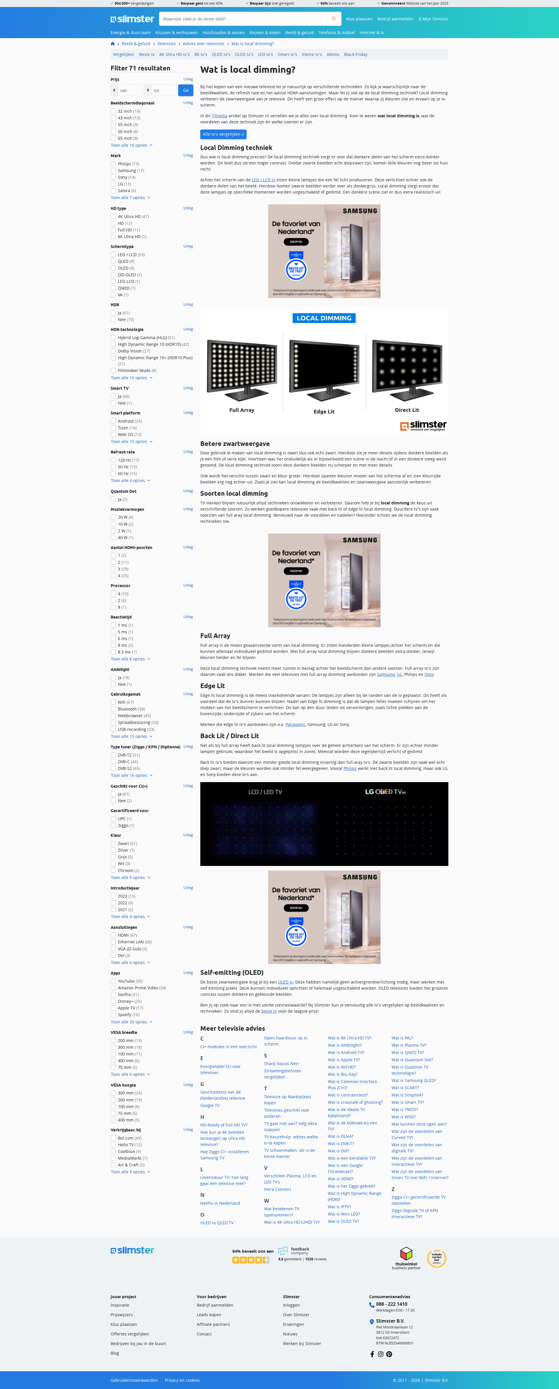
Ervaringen (293, 1324)
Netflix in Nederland (220, 1203)
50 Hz (127, 467)
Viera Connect (277, 1189)
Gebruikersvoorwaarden (134, 1380)
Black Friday (355, 54)
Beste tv (147, 54)
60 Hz (127, 473)
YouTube (130, 981)
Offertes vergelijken (130, 1334)
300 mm (130, 1047)
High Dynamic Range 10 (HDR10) (153, 344)
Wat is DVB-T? (341, 1143)
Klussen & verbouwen (176, 32)
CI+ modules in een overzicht (228, 1046)
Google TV (210, 1105)
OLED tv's (244, 54)
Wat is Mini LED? (344, 1214)
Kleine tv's (312, 54)
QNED (126, 288)
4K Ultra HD (133, 216)
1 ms (125, 625)
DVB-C (128, 761)
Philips (350, 768)
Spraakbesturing (138, 722)
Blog (115, 1353)
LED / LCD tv (263, 180)
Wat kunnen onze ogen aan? (419, 1124)
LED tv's (265, 54)
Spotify (128, 1014)
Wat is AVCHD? (342, 1067)
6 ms (125, 638)
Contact (204, 1334)
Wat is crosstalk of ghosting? (355, 1102)
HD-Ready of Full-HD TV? (223, 1125)
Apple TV (130, 1008)
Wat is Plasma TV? (409, 1045)
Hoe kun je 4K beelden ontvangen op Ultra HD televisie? (222, 1138)
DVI (124, 955)
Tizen (127, 427)
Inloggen (291, 1305)
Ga (185, 90)
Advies (333, 54)
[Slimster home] (132, 18)
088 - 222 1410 (391, 1304)
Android (130, 421)
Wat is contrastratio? (348, 1095)
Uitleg (188, 79)
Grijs (125, 857)
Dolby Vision (134, 351)
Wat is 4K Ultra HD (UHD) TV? (292, 1222)
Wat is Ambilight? (345, 1045)
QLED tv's (221, 54)
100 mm (130, 1054)
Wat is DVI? (338, 1151)
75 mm (127, 1067)
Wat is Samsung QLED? (414, 1080)
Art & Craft (131, 1164)
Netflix (128, 994)
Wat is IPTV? (339, 1206)
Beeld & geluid (299, 32)
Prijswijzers (122, 1314)
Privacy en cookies (182, 1380)
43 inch (129, 118)
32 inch (129, 111)
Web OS (129, 434)
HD (125, 223)
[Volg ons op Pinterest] (389, 1353)
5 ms (125, 632)
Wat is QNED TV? (408, 1052)
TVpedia (219, 115)
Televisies (166, 43)
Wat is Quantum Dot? (412, 1059)
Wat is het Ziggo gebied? (351, 1186)
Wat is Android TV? (346, 1052)
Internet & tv (372, 32)
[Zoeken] (333, 19)
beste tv (269, 1011)
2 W (124, 531)
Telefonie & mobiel (337, 32)
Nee (126, 319)
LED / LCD (131, 254)
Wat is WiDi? (403, 1116)
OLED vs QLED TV (216, 1222)
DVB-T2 (129, 755)
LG (399, 674)
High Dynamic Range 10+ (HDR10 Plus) (155, 360)
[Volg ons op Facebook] (372, 1353)
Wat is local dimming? (252, 43)
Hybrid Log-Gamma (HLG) (146, 337)
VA (123, 294)
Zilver (126, 850)
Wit (124, 863)
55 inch (128, 124)
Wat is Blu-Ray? (343, 1074)
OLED (126, 268)
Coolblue (129, 1151)
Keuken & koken (265, 32)
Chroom (128, 870)
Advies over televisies (203, 43)
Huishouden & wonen (224, 32)
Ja (124, 313)
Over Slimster (296, 1314)
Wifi (126, 702)
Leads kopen (209, 1314)
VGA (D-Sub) (132, 949)
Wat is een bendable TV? (352, 1158)
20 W (125, 517)
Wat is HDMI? (340, 1178)
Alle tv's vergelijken (221, 134)
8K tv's (200, 54)
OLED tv (285, 982)
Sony (429, 674)
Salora (127, 190)
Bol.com (129, 1138)
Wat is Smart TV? (408, 1102)
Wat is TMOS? (405, 1109)
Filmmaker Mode (137, 370)
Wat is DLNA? (340, 1136)
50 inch (128, 131)
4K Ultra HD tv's (174, 54)
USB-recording (136, 729)
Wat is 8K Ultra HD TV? (349, 1038)
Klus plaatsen (359, 19)
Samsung (386, 674)
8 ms (125, 645)
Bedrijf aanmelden (395, 19)
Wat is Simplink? (407, 1095)
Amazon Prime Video (142, 988)
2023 (126, 896)
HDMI (127, 935)
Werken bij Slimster (302, 1343)
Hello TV (130, 1144)
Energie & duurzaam (131, 32)
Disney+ (129, 1001)
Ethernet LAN (135, 942)
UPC (125, 818)
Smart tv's (287, 54)
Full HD (129, 230)
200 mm (130, 1040)
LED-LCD (129, 281)
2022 (125, 903)
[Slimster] (115, 43)
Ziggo (126, 825)
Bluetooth (131, 709)
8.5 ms (127, 652)
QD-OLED (130, 274)
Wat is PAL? (402, 1038)
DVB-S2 (129, 768)
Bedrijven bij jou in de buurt (138, 1343)
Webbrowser (134, 715)
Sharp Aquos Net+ (282, 1063)
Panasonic (295, 724)
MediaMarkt (132, 1158)
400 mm (128, 1060)
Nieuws (290, 1334)
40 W (125, 537)
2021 (125, 909)
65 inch (128, 138)
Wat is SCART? (405, 1087)
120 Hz (128, 460)
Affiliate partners (213, 1324)
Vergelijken (124, 54)
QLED (126, 261)
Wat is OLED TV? (343, 1221)
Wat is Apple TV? (344, 1059)
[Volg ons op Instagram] (381, 1353)
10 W (125, 524)
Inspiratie (120, 1305)
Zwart (127, 843)
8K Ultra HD (132, 236)
